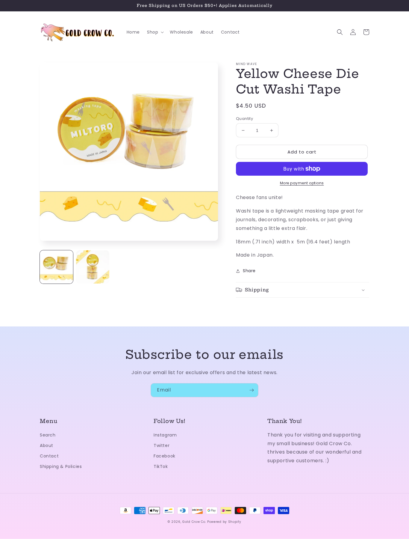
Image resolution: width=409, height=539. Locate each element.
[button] (154, 32)
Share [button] (249, 271)
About (46, 445)
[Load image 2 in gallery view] (92, 267)
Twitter (161, 445)
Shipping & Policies (61, 466)
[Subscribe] (251, 390)
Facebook (164, 456)
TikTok (161, 466)
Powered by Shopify (224, 522)
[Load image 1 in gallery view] (56, 267)
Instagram (165, 435)
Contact (49, 456)
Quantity (244, 118)
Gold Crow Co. (194, 522)
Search (48, 435)
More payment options (302, 183)
